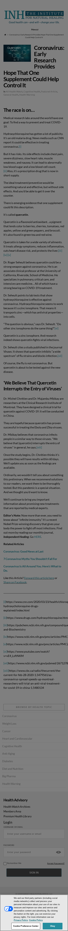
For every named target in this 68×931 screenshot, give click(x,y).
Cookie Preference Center (25, 926)
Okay (52, 926)
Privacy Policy (21, 920)
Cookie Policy (36, 920)
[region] (34, 913)
